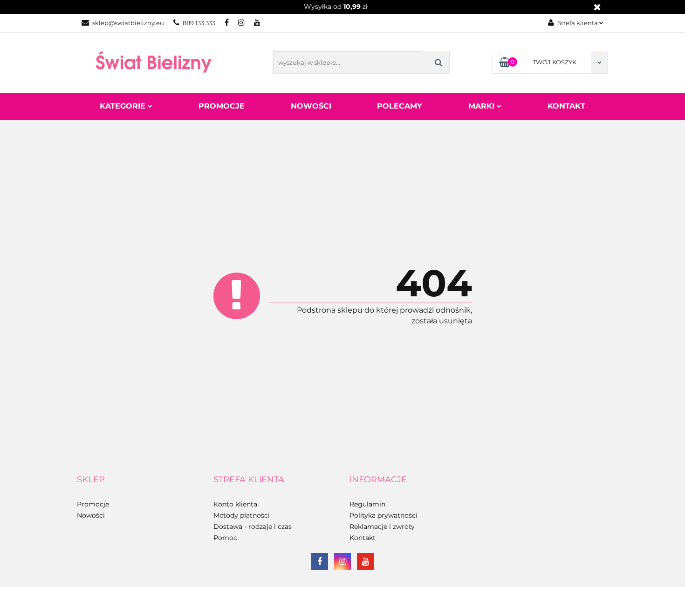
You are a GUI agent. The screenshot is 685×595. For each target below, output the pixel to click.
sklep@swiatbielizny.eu (128, 23)
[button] (91, 480)
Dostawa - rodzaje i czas (252, 526)
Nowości (311, 106)
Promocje (222, 106)
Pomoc (225, 537)
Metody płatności (241, 515)
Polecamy (399, 106)
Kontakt (566, 106)
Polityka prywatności (383, 515)
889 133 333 (199, 23)
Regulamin (367, 504)
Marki (482, 106)
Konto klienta (235, 504)
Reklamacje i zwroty (382, 526)
